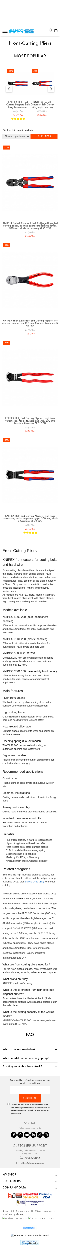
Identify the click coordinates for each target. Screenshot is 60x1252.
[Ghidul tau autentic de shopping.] (30, 1227)
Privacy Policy (18, 1111)
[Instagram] (46, 1135)
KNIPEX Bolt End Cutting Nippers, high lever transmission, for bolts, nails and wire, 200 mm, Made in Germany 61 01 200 (30, 421)
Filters (45, 136)
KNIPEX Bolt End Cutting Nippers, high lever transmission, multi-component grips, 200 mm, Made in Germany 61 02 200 (18, 105)
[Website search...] (50, 31)
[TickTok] (40, 1135)
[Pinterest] (20, 1135)
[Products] (5, 32)
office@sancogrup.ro (32, 1163)
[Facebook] (14, 1135)
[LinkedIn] (33, 1135)
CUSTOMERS (11, 1181)
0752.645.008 (32, 1158)
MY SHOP (9, 1174)
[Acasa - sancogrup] (21, 31)
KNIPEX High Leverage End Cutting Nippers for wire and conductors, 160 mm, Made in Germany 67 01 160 (30, 323)
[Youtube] (27, 1135)
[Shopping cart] (56, 31)
